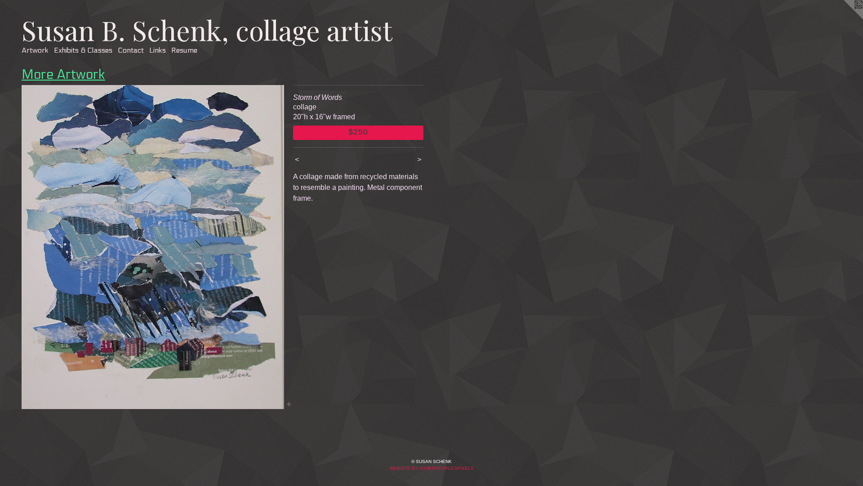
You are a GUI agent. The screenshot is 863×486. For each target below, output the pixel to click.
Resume (184, 50)
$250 (358, 131)
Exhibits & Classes (83, 50)
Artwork (35, 50)
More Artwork (63, 74)
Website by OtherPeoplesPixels (432, 468)
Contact (131, 50)
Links (157, 50)
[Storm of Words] (153, 247)
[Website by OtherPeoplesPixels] (845, 18)
